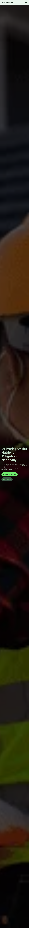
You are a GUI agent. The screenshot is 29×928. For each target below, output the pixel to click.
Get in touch (7, 479)
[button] (26, 2)
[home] (7, 2)
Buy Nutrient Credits (9, 474)
